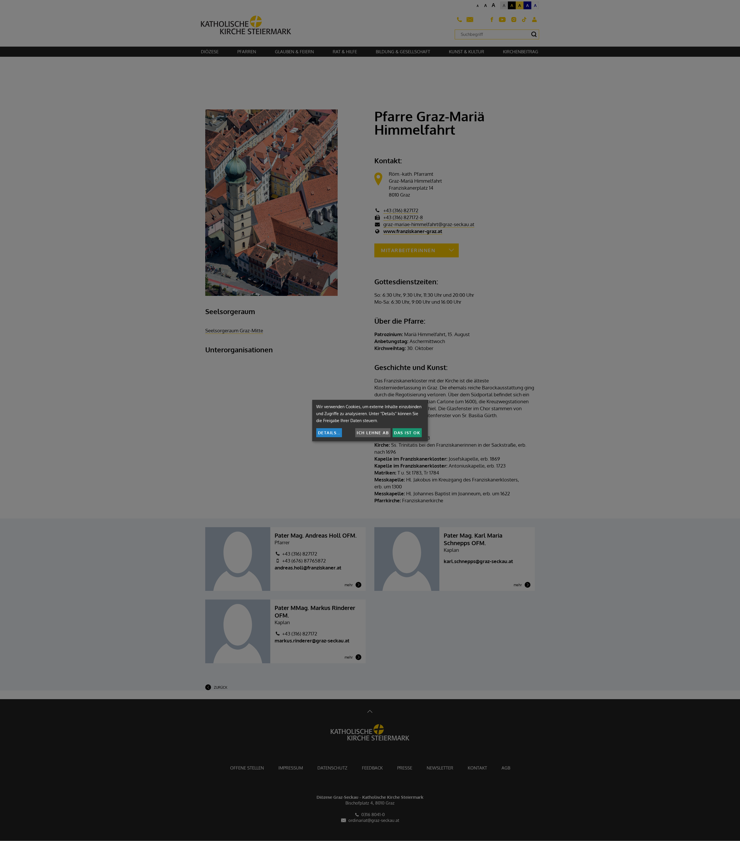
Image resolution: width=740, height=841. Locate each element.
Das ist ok (407, 432)
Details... (329, 432)
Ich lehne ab (373, 432)
